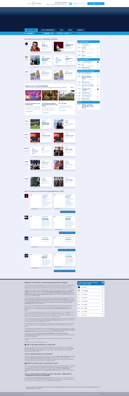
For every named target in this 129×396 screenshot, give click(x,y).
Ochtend (60, 33)
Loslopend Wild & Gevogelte (69, 45)
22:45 (66, 120)
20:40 (43, 71)
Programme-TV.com (49, 394)
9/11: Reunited (45, 239)
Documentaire (46, 64)
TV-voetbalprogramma (59, 387)
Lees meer (29, 111)
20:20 (43, 43)
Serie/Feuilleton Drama (45, 152)
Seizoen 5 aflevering (45, 74)
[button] (72, 87)
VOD (61, 30)
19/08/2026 (68, 216)
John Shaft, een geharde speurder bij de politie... (69, 124)
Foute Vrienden (69, 179)
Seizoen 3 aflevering (68, 47)
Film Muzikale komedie (45, 168)
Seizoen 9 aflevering (45, 137)
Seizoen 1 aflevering (68, 181)
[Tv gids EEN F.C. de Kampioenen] (35, 52)
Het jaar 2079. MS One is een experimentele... (46, 182)
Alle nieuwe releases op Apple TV (67, 232)
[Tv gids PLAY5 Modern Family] (58, 157)
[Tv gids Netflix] (35, 209)
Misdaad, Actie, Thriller (45, 206)
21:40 (66, 43)
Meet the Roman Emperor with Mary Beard (46, 59)
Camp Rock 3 (68, 239)
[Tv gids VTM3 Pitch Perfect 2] (35, 170)
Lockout (44, 179)
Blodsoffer (67, 197)
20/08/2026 (68, 195)
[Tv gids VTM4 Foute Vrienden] (58, 187)
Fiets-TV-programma (69, 387)
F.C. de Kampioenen (45, 45)
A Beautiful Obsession (68, 219)
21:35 (66, 56)
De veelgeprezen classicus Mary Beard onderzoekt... (46, 62)
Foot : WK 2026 (62, 103)
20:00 (43, 134)
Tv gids (83, 287)
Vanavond (38, 33)
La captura (44, 197)
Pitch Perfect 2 (45, 162)
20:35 (43, 56)
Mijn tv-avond (31, 30)
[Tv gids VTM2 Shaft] (58, 130)
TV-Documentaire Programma (91, 387)
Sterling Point (68, 256)
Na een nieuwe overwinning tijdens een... (45, 165)
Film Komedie (69, 167)
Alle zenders (84, 315)
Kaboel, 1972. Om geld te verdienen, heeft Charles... (69, 61)
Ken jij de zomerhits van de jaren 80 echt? (32, 104)
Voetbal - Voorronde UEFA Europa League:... (46, 123)
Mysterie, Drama (69, 264)
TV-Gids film (38, 388)
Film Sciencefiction (46, 183)
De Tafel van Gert (46, 135)
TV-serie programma (40, 387)
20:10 (43, 120)
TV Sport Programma (30, 387)
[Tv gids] (35, 230)
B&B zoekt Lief (45, 73)
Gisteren (30, 33)
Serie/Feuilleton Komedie (45, 49)
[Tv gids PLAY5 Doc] (35, 157)
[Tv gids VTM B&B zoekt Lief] (35, 80)
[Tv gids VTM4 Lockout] (35, 187)
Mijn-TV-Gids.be (67, 394)
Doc (43, 149)
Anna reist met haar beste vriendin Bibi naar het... (69, 165)
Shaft (66, 122)
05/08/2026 (68, 255)
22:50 (66, 161)
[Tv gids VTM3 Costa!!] (58, 170)
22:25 (66, 178)
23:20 (66, 71)
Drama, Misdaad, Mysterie (69, 206)
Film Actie (68, 125)
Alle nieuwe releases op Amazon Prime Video (64, 270)
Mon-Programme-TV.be (58, 394)
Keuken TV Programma (79, 387)
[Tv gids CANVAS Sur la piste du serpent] (58, 66)
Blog (70, 30)
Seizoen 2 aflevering (45, 150)
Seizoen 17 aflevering (45, 47)
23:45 (66, 147)
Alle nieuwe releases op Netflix (67, 211)
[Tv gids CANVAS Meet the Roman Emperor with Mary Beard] (35, 67)
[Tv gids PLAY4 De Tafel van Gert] (35, 143)
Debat (44, 138)
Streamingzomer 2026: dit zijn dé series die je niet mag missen (49, 105)
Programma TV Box (49, 387)
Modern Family (68, 149)
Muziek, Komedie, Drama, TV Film (69, 241)
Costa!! (67, 162)
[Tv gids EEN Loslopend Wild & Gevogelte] (58, 52)
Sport (44, 125)
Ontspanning (68, 48)
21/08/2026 (45, 195)
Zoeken (80, 30)
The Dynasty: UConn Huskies (45, 219)
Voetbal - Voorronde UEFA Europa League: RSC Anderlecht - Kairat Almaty (88, 106)
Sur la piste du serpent (68, 59)
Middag (67, 33)
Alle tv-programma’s (48, 30)
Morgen (47, 33)
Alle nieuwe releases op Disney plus (66, 249)
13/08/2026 (68, 237)
